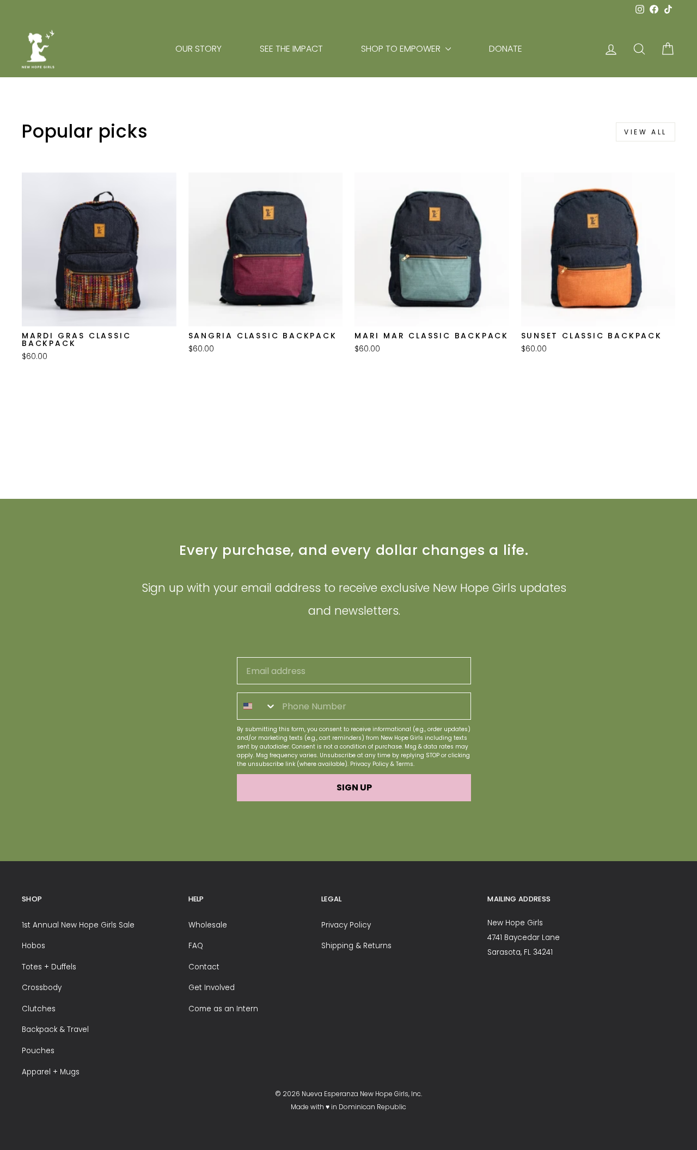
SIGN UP (354, 787)
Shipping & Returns (356, 946)
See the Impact (291, 48)
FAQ (195, 946)
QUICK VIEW (99, 312)
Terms (404, 764)
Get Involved (211, 987)
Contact (203, 967)
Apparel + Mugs (51, 1072)
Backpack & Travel (55, 1029)
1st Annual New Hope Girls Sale (78, 925)
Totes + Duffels (49, 967)
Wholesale (207, 925)
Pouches (38, 1051)
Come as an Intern (223, 1009)
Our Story (198, 48)
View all (645, 132)
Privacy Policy (369, 764)
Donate (505, 48)
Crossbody (42, 987)
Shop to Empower (402, 48)
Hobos (33, 946)
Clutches (39, 1009)
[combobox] (257, 706)
